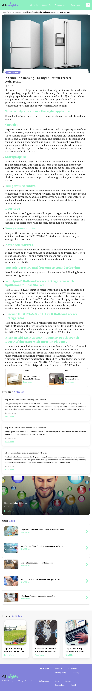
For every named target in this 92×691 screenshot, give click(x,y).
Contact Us (73, 668)
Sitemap (75, 672)
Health (73, 685)
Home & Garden (14, 12)
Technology (60, 685)
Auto (57, 681)
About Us (59, 668)
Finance (68, 681)
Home (4, 12)
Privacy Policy (60, 672)
